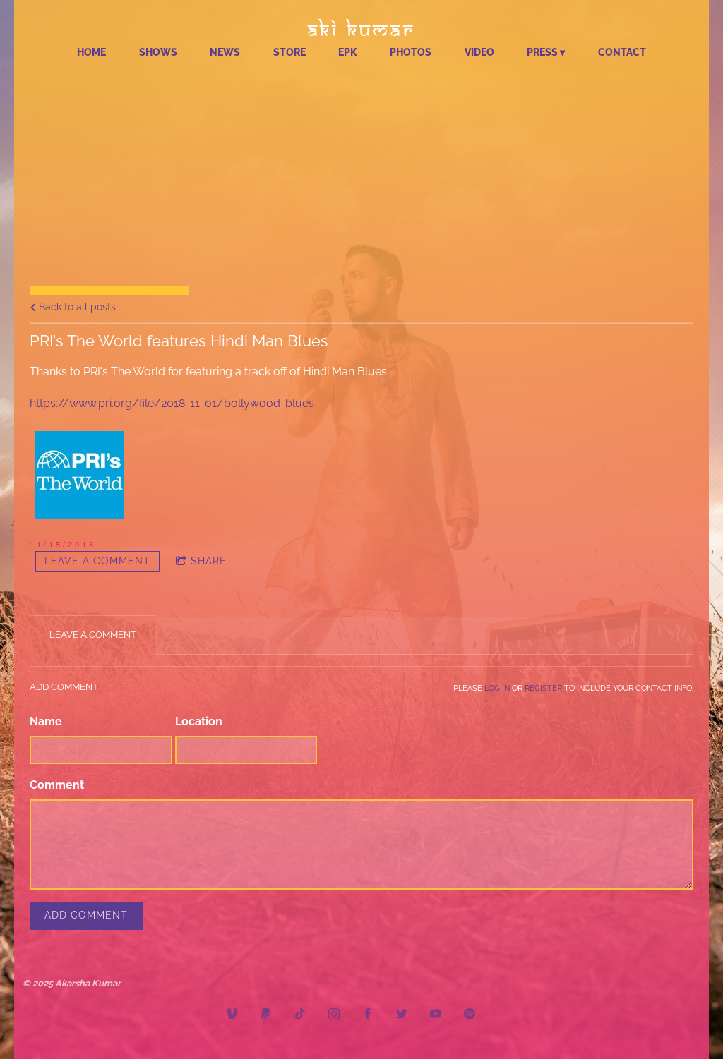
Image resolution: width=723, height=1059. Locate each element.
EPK (347, 52)
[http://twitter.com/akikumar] (401, 1015)
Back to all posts (76, 307)
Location (198, 721)
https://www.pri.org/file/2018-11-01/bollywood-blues (172, 403)
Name (46, 721)
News (225, 52)
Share (209, 561)
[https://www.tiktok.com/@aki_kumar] (300, 1015)
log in (497, 688)
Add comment (86, 915)
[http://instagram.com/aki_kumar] (334, 1015)
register (543, 688)
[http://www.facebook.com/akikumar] (368, 1015)
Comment (57, 785)
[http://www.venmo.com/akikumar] (232, 1015)
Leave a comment (97, 561)
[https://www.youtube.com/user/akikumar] (435, 1015)
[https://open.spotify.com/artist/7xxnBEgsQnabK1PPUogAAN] (469, 1015)
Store (289, 52)
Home (91, 52)
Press (542, 52)
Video (479, 52)
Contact (622, 52)
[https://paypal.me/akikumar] (266, 1015)
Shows (158, 52)
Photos (410, 52)
